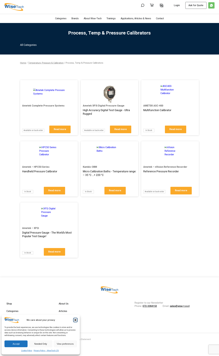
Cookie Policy (26, 350)
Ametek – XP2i (30, 228)
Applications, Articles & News (136, 18)
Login (177, 5)
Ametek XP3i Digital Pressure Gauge (103, 106)
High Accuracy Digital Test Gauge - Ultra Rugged (106, 112)
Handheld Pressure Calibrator (39, 171)
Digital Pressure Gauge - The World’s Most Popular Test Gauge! (47, 234)
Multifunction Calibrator (157, 110)
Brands (75, 18)
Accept (16, 344)
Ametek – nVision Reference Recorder (165, 167)
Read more (60, 129)
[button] (75, 320)
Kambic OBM (90, 167)
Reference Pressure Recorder (161, 171)
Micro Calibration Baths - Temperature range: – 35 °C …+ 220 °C (109, 173)
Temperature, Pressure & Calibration (46, 63)
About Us (63, 304)
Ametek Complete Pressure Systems (43, 106)
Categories (60, 18)
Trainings (111, 18)
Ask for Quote (195, 5)
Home (23, 63)
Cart (155, 5)
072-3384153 (150, 306)
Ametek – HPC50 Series (35, 167)
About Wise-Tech (93, 18)
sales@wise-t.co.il (180, 306)
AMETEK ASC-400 (153, 106)
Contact (160, 18)
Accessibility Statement (80, 339)
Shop (9, 304)
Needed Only (40, 344)
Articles (63, 311)
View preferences (65, 344)
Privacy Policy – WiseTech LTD (46, 350)
